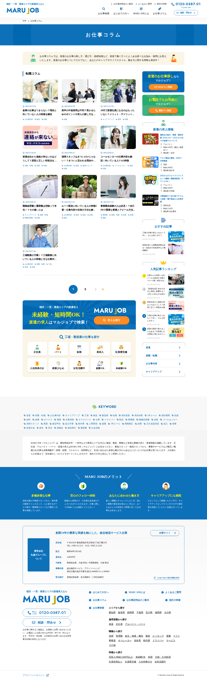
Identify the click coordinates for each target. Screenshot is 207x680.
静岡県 (130, 612)
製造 (148, 636)
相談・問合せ (186, 13)
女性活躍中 (160, 662)
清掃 (111, 636)
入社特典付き (145, 662)
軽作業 (146, 640)
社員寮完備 (130, 662)
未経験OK (141, 657)
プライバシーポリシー (34, 675)
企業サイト (164, 533)
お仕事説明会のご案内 (123, 4)
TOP (24, 21)
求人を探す (114, 320)
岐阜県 (121, 612)
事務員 (112, 640)
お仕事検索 (98, 608)
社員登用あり (115, 662)
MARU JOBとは (137, 592)
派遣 (111, 624)
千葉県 (139, 612)
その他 (112, 645)
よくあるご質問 (145, 4)
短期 (150, 657)
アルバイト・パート (135, 624)
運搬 (168, 636)
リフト (176, 636)
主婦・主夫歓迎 (163, 657)
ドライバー (158, 640)
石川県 (149, 612)
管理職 (119, 636)
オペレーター (125, 640)
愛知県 (112, 612)
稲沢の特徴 (162, 4)
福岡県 (158, 612)
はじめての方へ (101, 592)
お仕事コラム (99, 600)
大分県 (167, 612)
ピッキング (158, 636)
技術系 (137, 640)
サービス (170, 640)
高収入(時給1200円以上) (121, 657)
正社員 (119, 624)
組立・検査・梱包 (134, 636)
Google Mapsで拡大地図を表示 (168, 578)
